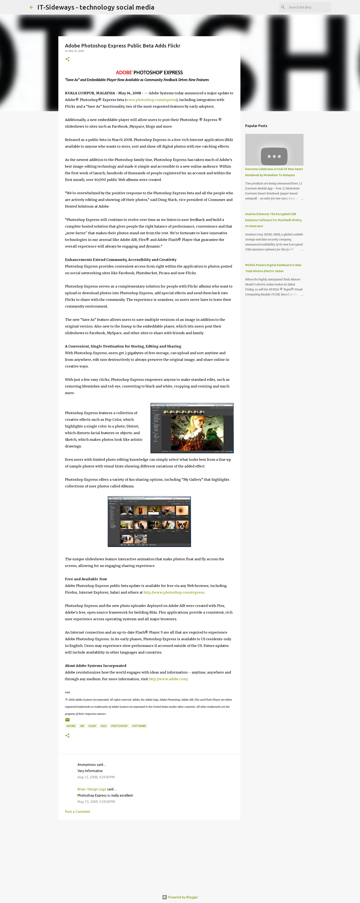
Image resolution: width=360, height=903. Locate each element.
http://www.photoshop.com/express (174, 592)
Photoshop (119, 726)
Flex (103, 726)
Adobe (71, 726)
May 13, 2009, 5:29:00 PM (96, 801)
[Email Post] (67, 721)
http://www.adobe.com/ (168, 679)
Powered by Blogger (182, 897)
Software (139, 726)
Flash (92, 726)
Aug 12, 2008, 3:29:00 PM (96, 777)
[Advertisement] (149, 855)
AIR (82, 726)
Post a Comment (77, 811)
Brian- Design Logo (92, 789)
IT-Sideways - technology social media (95, 7)
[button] (67, 59)
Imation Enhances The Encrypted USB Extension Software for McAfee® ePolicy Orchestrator (273, 220)
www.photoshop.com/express (151, 100)
